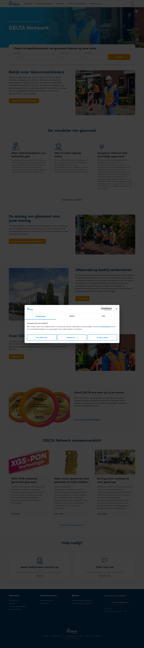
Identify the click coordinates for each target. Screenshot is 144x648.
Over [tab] (103, 316)
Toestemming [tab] (40, 316)
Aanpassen (71, 337)
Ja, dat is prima (102, 337)
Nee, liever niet (41, 337)
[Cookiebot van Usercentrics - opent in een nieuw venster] (102, 309)
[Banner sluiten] (116, 309)
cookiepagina (105, 326)
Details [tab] (72, 316)
